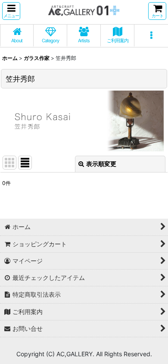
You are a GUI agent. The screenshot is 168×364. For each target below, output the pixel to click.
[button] (11, 11)
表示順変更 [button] (101, 163)
